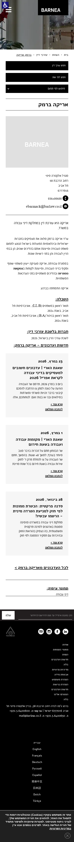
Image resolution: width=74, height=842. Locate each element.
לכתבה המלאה (54, 409)
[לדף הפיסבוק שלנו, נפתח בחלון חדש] (57, 631)
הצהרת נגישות (60, 684)
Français (37, 755)
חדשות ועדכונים (59, 659)
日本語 (37, 788)
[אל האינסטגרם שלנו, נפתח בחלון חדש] (49, 631)
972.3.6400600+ (19, 711)
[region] (37, 54)
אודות (65, 644)
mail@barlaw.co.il (30, 716)
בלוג (66, 664)
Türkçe (37, 801)
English (37, 749)
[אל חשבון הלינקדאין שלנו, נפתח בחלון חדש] (65, 631)
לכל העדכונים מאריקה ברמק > (41, 567)
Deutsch (37, 762)
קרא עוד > (57, 404)
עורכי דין (41, 55)
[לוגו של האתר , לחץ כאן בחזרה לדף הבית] (53, 7)
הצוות (55, 55)
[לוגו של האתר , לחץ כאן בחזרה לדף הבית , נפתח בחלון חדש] (41, 631)
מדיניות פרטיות (60, 669)
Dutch (37, 794)
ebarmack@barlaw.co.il (44, 207)
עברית (37, 742)
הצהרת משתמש (60, 679)
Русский (37, 768)
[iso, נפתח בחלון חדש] (10, 635)
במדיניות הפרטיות (60, 828)
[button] (5, 5)
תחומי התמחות (60, 649)
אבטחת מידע (61, 674)
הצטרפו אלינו (61, 694)
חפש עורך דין (59, 65)
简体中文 (37, 781)
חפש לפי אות (59, 77)
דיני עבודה (62, 594)
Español (37, 775)
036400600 (55, 199)
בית (66, 55)
